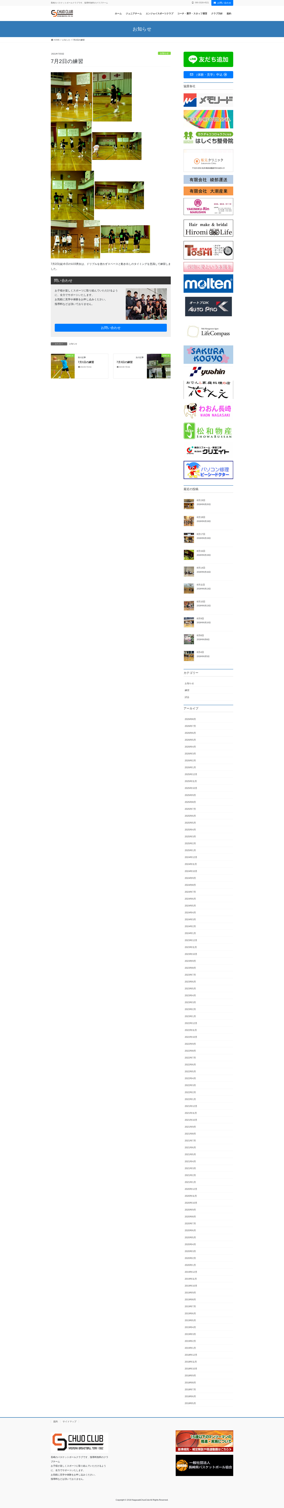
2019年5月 (190, 1320)
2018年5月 (190, 1403)
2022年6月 (190, 1064)
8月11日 (201, 584)
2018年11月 (191, 1361)
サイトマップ (69, 1421)
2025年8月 (190, 802)
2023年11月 (191, 947)
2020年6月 (190, 1230)
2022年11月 (191, 1030)
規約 (55, 1421)
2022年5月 (190, 1071)
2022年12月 (191, 1023)
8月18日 (201, 517)
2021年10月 (191, 1120)
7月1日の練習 (86, 362)
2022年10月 (191, 1037)
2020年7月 (190, 1223)
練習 (187, 690)
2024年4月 (190, 912)
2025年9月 (190, 795)
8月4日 (200, 652)
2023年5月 (190, 988)
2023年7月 (190, 974)
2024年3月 (190, 919)
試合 (187, 697)
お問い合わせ (224, 2)
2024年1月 (190, 933)
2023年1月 (190, 1016)
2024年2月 (190, 926)
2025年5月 (190, 822)
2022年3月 (190, 1085)
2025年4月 (190, 829)
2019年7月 (190, 1306)
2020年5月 (190, 1237)
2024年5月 (190, 905)
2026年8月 (190, 719)
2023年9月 (190, 961)
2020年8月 (190, 1216)
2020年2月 (190, 1258)
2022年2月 (190, 1092)
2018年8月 (190, 1382)
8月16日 (201, 551)
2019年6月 (190, 1313)
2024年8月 (190, 885)
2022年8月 (190, 1050)
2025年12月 (191, 774)
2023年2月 (190, 1009)
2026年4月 (190, 746)
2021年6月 (190, 1147)
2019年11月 (191, 1278)
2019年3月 (190, 1334)
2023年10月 (191, 954)
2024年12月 (191, 857)
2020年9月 (190, 1209)
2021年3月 (190, 1168)
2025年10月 (191, 788)
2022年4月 (190, 1078)
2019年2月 (190, 1341)
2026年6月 (190, 733)
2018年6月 (190, 1396)
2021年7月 (190, 1140)
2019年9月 (190, 1292)
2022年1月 (190, 1099)
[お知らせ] (63, 365)
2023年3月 (190, 1002)
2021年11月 (191, 1113)
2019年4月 (190, 1327)
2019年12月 (191, 1272)
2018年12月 (191, 1355)
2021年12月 (191, 1106)
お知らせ (164, 53)
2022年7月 (190, 1057)
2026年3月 (190, 753)
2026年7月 (190, 726)
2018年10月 (191, 1368)
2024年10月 (191, 871)
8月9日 (200, 618)
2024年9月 (190, 878)
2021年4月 (190, 1161)
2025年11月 (191, 781)
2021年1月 (190, 1182)
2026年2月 (190, 760)
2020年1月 (190, 1265)
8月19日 (201, 500)
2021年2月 (190, 1175)
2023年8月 (190, 968)
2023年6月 (190, 981)
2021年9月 (190, 1126)
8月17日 (201, 534)
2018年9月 (190, 1375)
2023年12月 (191, 940)
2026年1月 (190, 767)
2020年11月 (191, 1196)
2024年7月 (190, 892)
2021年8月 (190, 1133)
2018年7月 (190, 1389)
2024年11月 (191, 864)
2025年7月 (190, 809)
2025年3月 (190, 836)
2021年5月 (190, 1154)
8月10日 (201, 601)
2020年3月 (190, 1251)
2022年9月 (190, 1044)
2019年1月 (190, 1348)
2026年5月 (190, 739)
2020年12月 (191, 1189)
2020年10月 (191, 1202)
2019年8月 (190, 1299)
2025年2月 (190, 843)
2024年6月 (190, 898)
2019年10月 (191, 1285)
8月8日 (200, 635)
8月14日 (201, 567)
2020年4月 (190, 1244)
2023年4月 (190, 995)
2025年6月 (190, 816)
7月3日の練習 (125, 362)
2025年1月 (190, 850)
